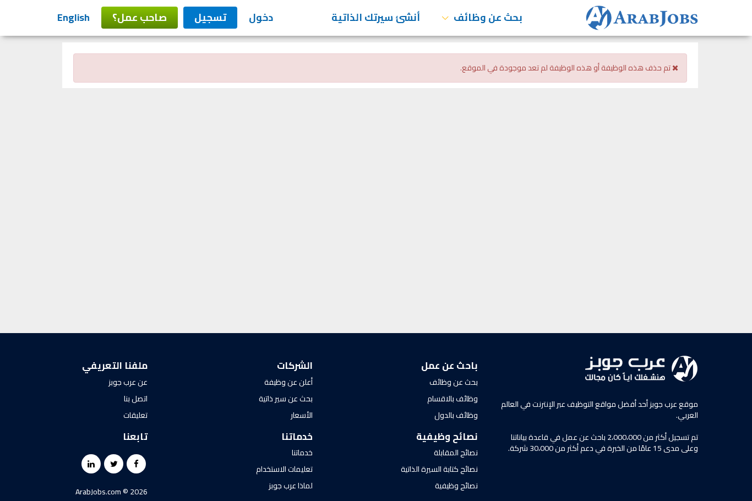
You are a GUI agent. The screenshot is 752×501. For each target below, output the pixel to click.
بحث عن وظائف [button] (486, 17)
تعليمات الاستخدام (284, 469)
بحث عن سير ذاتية (286, 398)
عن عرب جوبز (128, 382)
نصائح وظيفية (456, 485)
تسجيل (210, 17)
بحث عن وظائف (453, 382)
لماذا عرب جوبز (291, 485)
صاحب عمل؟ (139, 17)
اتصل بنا (136, 398)
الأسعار (302, 415)
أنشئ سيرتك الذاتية (375, 17)
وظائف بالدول (456, 415)
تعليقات (135, 415)
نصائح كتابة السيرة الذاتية (439, 469)
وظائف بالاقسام (452, 398)
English (73, 17)
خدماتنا (302, 452)
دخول (261, 17)
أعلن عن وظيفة (288, 382)
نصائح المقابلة (456, 452)
